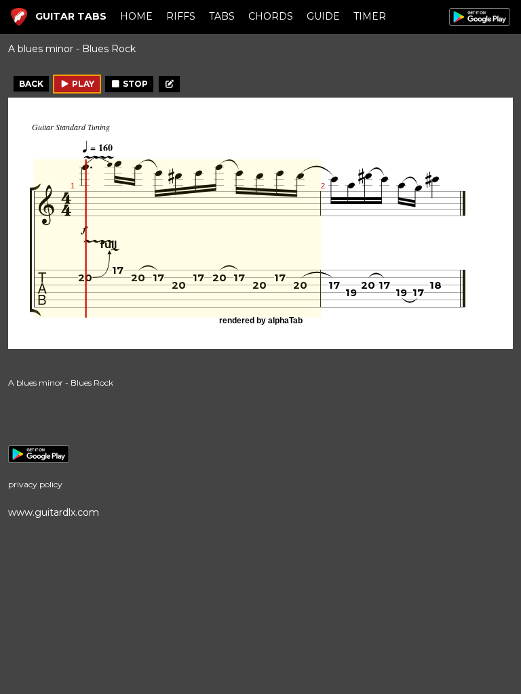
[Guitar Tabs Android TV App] (260, 454)
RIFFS (180, 16)
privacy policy (35, 484)
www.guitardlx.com (53, 512)
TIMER (369, 16)
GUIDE (323, 16)
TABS (222, 16)
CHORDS (270, 16)
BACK (31, 84)
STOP (134, 84)
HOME (136, 16)
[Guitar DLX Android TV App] (479, 17)
